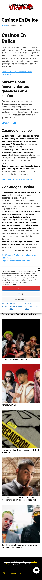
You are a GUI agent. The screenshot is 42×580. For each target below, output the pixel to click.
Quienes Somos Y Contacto (23, 564)
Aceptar (21, 288)
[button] (39, 269)
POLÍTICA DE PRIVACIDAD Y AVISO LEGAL (16, 306)
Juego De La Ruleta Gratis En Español (18, 179)
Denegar (21, 294)
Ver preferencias (21, 299)
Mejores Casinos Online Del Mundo (17, 261)
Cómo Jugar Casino (10, 123)
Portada (5, 26)
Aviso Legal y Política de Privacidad (17, 562)
